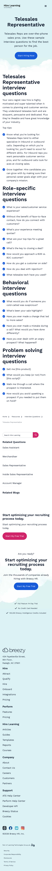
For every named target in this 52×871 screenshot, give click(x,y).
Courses (7, 750)
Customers (8, 778)
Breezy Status (10, 811)
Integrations (9, 694)
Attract (6, 673)
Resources (16, 417)
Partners (7, 783)
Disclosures (8, 858)
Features (7, 712)
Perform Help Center (14, 801)
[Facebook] (11, 828)
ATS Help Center (11, 795)
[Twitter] (5, 828)
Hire (5, 684)
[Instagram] (23, 828)
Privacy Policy (8, 865)
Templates (8, 740)
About (6, 762)
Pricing (6, 699)
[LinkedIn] (17, 828)
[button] (45, 6)
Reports (7, 745)
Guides (6, 734)
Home (5, 417)
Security (6, 851)
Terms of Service (9, 862)
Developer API (10, 806)
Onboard (7, 689)
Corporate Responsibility (12, 854)
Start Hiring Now (26, 55)
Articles (7, 729)
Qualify (6, 678)
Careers (7, 773)
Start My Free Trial (15, 536)
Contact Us (9, 767)
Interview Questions (32, 417)
